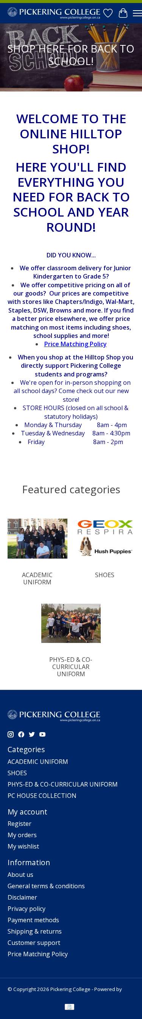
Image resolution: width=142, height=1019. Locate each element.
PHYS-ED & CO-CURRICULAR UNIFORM (70, 666)
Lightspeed (21, 996)
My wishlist (23, 846)
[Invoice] (69, 1007)
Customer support (34, 942)
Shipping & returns (35, 931)
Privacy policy (26, 908)
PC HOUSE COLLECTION (42, 795)
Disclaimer (22, 897)
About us (20, 874)
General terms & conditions (46, 886)
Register (19, 823)
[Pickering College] (54, 13)
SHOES (104, 575)
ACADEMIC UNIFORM (37, 578)
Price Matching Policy (38, 954)
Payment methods (33, 920)
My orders (22, 835)
